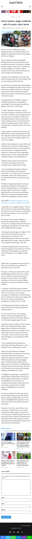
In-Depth (18, 17)
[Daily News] (16, 2)
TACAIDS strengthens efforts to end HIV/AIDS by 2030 (8, 444)
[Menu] (2, 6)
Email (3, 503)
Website (3, 509)
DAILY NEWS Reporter (9, 28)
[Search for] (30, 6)
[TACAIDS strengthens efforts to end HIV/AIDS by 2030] (8, 437)
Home (13, 17)
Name (3, 497)
